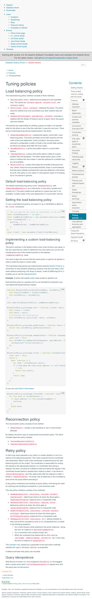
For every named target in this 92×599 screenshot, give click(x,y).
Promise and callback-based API (78, 183)
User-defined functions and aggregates (77, 224)
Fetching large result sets (77, 158)
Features (11, 73)
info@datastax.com (7, 578)
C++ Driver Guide (18, 35)
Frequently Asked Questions (77, 232)
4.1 (83, 65)
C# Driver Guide (17, 38)
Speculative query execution (76, 205)
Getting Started (77, 87)
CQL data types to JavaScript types (76, 142)
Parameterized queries (78, 175)
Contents (75, 83)
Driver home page (18, 33)
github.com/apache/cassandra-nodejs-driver (58, 57)
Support (9, 5)
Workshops (15, 19)
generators (32, 274)
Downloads (10, 10)
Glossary (9, 49)
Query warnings (75, 197)
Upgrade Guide (77, 237)
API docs (74, 240)
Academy (14, 17)
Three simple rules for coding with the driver (77, 94)
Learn (8, 14)
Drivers (9, 30)
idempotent (24, 567)
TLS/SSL (75, 211)
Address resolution (76, 105)
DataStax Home (12, 7)
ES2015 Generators (26, 388)
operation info (14, 544)
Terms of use (26, 583)
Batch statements (76, 111)
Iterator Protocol (56, 266)
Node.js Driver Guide (19, 43)
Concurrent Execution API (77, 127)
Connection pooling (76, 133)
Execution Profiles (76, 151)
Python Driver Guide (19, 46)
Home (10, 70)
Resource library (17, 25)
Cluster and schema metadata (76, 119)
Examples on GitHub (19, 27)
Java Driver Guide (18, 41)
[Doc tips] (5, 581)
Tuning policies (77, 216)
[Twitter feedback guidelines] (7, 581)
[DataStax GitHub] (9, 581)
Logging (75, 163)
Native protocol (78, 170)
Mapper (75, 167)
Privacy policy (17, 583)
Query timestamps (76, 191)
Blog (12, 22)
